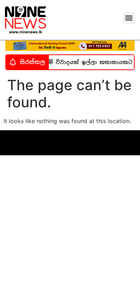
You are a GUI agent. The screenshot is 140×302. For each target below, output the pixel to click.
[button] (129, 18)
